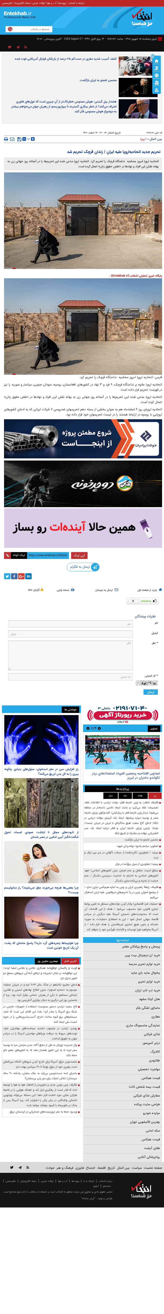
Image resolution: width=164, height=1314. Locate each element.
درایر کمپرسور (151, 1043)
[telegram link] (20, 1167)
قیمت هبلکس (151, 1078)
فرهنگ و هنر (65, 1167)
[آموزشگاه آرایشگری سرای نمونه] (83, 528)
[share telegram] (18, 47)
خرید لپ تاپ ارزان (147, 990)
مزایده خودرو (151, 1113)
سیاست (137, 1167)
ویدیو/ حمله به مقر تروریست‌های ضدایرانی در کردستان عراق (43, 1112)
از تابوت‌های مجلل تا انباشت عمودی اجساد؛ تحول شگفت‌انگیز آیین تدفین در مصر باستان (41, 834)
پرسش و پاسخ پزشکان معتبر (141, 946)
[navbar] (160, 39)
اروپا (143, 139)
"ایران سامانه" (88, 1198)
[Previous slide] (99, 728)
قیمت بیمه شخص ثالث (144, 1086)
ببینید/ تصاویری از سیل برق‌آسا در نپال (136, 864)
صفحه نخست (153, 1167)
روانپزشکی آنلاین (149, 1157)
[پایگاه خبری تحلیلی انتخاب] (143, 19)
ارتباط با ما (88, 1181)
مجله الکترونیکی (28, 1181)
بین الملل (155, 139)
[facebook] (14, 576)
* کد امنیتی (151, 676)
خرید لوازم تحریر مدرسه (144, 964)
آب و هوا (51, 3)
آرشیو (96, 1186)
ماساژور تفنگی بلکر (148, 1007)
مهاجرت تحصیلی (149, 1069)
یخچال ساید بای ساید (145, 972)
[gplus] (21, 576)
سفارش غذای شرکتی (146, 1095)
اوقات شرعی (38, 3)
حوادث (50, 1167)
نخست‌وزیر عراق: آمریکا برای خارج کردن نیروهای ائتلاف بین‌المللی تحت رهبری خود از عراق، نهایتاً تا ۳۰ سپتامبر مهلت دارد (40, 1064)
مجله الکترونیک (22, 3)
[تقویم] (156, 82)
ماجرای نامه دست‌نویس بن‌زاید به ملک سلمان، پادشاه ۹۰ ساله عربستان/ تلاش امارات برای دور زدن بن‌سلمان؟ (40, 1076)
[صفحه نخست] (156, 60)
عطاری (155, 1016)
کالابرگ (155, 1051)
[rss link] (28, 1167)
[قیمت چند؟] (156, 68)
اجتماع (90, 1167)
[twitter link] (12, 1167)
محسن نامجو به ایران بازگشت (98, 80)
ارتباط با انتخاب (76, 3)
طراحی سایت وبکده (147, 1104)
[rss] (26, 47)
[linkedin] (28, 576)
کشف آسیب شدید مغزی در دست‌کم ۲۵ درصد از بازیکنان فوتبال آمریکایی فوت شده (66, 58)
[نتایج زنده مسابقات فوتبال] (156, 89)
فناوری (79, 1167)
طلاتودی (154, 1060)
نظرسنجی (7, 3)
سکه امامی (153, 1130)
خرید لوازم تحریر (149, 981)
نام (156, 623)
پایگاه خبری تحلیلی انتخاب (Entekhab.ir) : (136, 276)
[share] (9, 47)
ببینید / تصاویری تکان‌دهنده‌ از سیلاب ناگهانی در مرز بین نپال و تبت (121, 855)
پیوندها (62, 3)
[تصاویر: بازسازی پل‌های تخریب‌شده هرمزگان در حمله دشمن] (122, 752)
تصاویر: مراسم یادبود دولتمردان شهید (137, 846)
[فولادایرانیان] (83, 438)
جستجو (107, 1186)
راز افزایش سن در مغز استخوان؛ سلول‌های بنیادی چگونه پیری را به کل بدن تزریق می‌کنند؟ (41, 771)
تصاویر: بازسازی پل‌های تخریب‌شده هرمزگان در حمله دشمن (123, 775)
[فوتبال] (156, 75)
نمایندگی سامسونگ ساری (143, 1025)
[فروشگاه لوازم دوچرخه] (83, 484)
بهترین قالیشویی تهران (145, 1121)
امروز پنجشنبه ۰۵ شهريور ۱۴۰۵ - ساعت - (131, 39)
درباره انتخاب (105, 1181)
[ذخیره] (19, 139)
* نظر (155, 643)
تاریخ (111, 1167)
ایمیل (155, 633)
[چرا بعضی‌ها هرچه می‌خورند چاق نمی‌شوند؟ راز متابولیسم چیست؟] (41, 862)
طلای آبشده (152, 1148)
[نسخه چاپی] (6, 139)
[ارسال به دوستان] (12, 139)
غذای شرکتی (152, 1034)
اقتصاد (101, 1167)
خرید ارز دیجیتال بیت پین (142, 955)
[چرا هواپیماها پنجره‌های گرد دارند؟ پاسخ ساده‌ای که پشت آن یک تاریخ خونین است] (41, 918)
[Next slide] (87, 728)
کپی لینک (79, 555)
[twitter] (7, 576)
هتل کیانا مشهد (149, 999)
